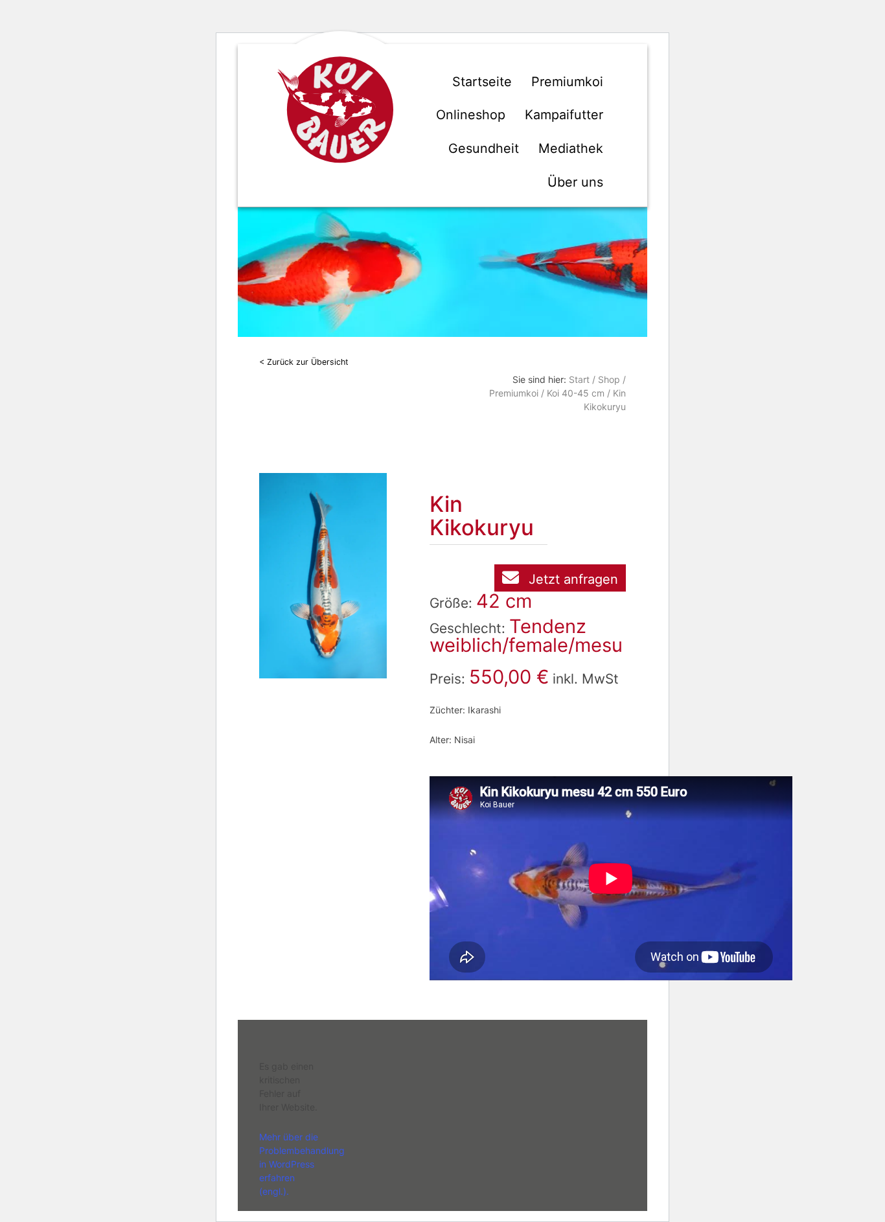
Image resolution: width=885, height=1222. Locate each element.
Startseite (482, 81)
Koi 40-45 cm (575, 392)
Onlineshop (470, 114)
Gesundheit (483, 148)
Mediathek (570, 148)
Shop (609, 379)
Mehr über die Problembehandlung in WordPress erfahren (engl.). (302, 1164)
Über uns (575, 182)
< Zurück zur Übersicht (304, 362)
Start (579, 379)
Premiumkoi (567, 81)
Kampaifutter (564, 114)
